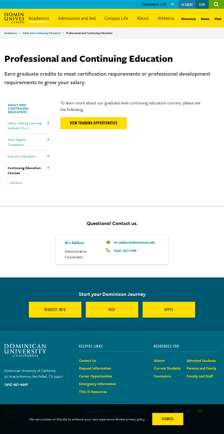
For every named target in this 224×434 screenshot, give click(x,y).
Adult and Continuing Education (42, 33)
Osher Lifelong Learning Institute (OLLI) (24, 125)
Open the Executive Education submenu (48, 156)
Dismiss (168, 418)
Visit (218, 18)
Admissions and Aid (77, 18)
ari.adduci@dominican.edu (134, 242)
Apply (168, 309)
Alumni (187, 4)
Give (202, 4)
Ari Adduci (74, 242)
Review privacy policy (130, 419)
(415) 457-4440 (16, 384)
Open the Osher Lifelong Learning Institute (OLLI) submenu (48, 123)
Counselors (162, 376)
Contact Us (87, 360)
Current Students (167, 368)
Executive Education (21, 156)
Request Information (95, 368)
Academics (38, 18)
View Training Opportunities (93, 123)
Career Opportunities (95, 376)
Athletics (166, 18)
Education (16, 182)
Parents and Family (201, 368)
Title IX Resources (93, 391)
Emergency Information (97, 383)
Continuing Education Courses (24, 170)
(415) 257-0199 (125, 250)
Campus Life (116, 18)
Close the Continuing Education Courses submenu (48, 168)
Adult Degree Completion (17, 142)
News (205, 18)
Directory (188, 18)
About (143, 18)
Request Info (55, 309)
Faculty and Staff (200, 376)
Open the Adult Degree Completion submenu (48, 139)
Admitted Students (201, 360)
